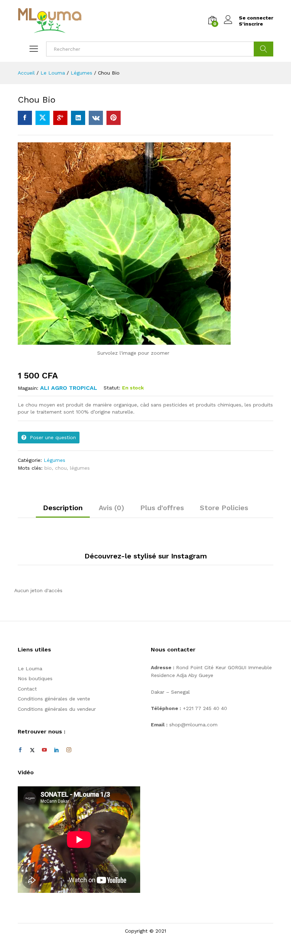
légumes (80, 468)
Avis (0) (111, 507)
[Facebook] (20, 750)
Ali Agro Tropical (68, 387)
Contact (27, 689)
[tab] (63, 511)
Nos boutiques (35, 678)
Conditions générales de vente (54, 698)
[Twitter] (32, 750)
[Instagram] (68, 750)
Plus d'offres (162, 507)
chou (61, 468)
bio (48, 468)
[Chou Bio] (25, 118)
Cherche (263, 49)
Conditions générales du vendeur (57, 709)
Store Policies (224, 507)
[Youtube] (44, 750)
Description (63, 507)
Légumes (54, 460)
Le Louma (30, 668)
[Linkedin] (56, 750)
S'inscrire (251, 24)
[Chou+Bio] (42, 118)
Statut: (112, 388)
